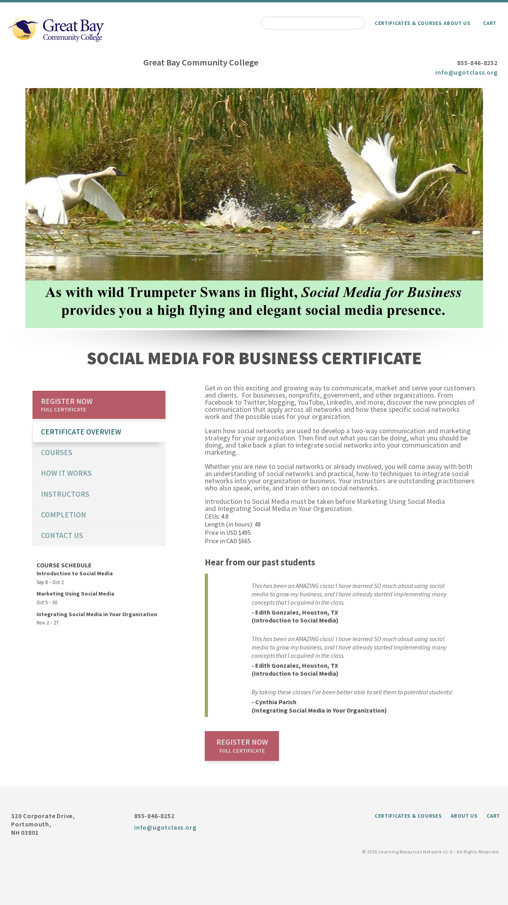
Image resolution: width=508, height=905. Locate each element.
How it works (66, 473)
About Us (457, 23)
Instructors (65, 494)
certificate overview (81, 431)
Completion (63, 514)
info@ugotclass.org (466, 72)
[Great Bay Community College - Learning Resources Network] (56, 39)
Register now (242, 746)
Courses (56, 452)
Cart (489, 23)
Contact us (62, 535)
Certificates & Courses (408, 23)
